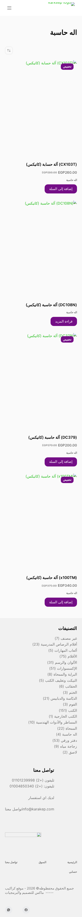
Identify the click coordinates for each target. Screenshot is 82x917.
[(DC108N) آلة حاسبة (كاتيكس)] (41, 248)
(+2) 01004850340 (27, 786)
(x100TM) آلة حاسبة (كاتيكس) (51, 577)
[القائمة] (9, 8)
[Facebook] (26, 910)
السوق (42, 862)
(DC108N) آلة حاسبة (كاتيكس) (51, 305)
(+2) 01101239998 (28, 780)
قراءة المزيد (63, 321)
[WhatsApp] (9, 910)
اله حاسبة (71, 180)
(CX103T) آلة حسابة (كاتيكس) (51, 164)
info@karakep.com (38, 809)
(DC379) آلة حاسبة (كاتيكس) (52, 437)
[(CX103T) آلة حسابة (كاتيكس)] (41, 108)
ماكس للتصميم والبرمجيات (25, 892)
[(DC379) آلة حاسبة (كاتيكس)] (41, 381)
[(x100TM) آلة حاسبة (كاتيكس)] (41, 521)
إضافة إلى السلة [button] (60, 189)
